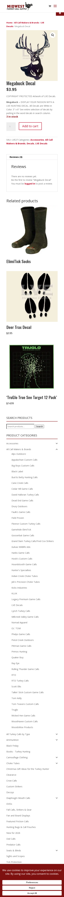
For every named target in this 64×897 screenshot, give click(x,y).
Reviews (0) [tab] (16, 157)
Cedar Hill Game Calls (22, 488)
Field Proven (17, 517)
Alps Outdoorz (18, 453)
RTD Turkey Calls (20, 680)
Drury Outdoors (19, 506)
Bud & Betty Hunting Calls (24, 477)
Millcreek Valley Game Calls (25, 616)
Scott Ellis (16, 686)
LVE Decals (41, 143)
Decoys (10, 792)
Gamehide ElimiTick (21, 529)
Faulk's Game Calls (20, 512)
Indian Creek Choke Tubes (24, 576)
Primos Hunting (19, 651)
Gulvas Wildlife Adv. (21, 546)
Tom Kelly (16, 698)
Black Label (17, 471)
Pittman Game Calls (21, 645)
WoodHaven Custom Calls (24, 721)
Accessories (37, 139)
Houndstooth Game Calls (24, 564)
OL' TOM (16, 628)
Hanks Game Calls (20, 552)
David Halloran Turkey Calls (25, 494)
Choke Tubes (13, 763)
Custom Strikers (14, 786)
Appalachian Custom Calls (24, 459)
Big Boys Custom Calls (22, 465)
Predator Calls (13, 844)
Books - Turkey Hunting (18, 751)
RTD (13, 674)
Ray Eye (15, 663)
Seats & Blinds (13, 850)
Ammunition (12, 739)
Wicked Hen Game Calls (23, 715)
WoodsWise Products (22, 727)
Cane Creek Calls (19, 482)
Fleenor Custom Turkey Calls (25, 523)
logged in (30, 183)
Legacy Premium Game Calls (25, 599)
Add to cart (30, 126)
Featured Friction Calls (17, 821)
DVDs (9, 803)
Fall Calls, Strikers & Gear (19, 809)
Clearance (11, 774)
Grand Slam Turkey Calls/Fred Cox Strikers (32, 541)
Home (9, 22)
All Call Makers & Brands (26, 22)
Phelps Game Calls (20, 634)
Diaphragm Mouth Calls (18, 798)
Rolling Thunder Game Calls (25, 669)
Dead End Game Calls (22, 500)
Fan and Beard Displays (18, 815)
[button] (52, 35)
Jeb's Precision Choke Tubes (25, 581)
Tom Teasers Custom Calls (25, 704)
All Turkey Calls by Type (18, 734)
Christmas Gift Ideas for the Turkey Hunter (27, 768)
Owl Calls (11, 838)
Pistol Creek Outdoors (22, 640)
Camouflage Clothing (16, 757)
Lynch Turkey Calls (20, 610)
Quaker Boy (17, 657)
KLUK (14, 593)
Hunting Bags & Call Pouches (21, 827)
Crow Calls (11, 780)
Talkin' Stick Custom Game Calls (27, 692)
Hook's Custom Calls (21, 558)
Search (39, 426)
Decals (30, 143)
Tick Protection (14, 862)
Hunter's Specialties (21, 570)
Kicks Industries (19, 587)
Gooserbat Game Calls (22, 535)
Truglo (14, 709)
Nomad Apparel (19, 622)
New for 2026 (13, 832)
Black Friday (12, 745)
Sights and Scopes (15, 856)
